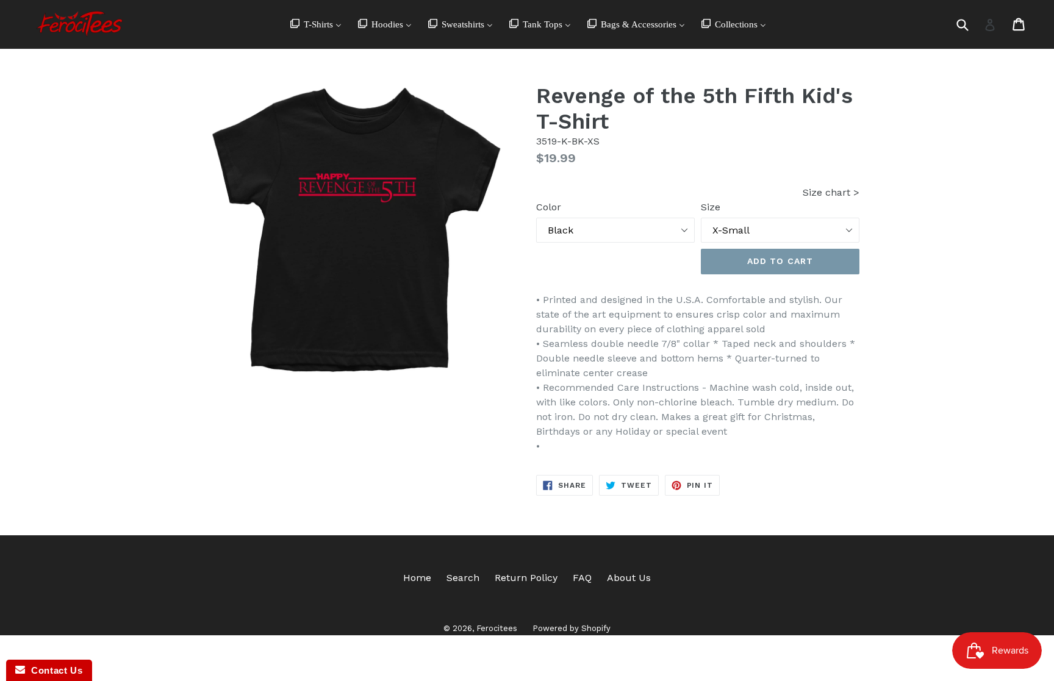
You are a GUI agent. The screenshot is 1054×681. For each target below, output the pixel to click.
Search (462, 577)
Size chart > (831, 192)
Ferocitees (496, 628)
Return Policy (526, 577)
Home (417, 577)
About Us (629, 577)
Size (710, 207)
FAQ (582, 577)
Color (548, 207)
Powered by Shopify (571, 628)
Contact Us (53, 670)
